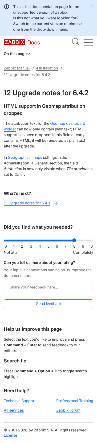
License (10, 435)
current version (50, 23)
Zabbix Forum (68, 410)
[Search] (76, 42)
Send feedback (48, 304)
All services (14, 410)
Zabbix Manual (17, 68)
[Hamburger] (88, 42)
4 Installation (47, 68)
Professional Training (74, 400)
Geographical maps (25, 157)
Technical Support (20, 400)
